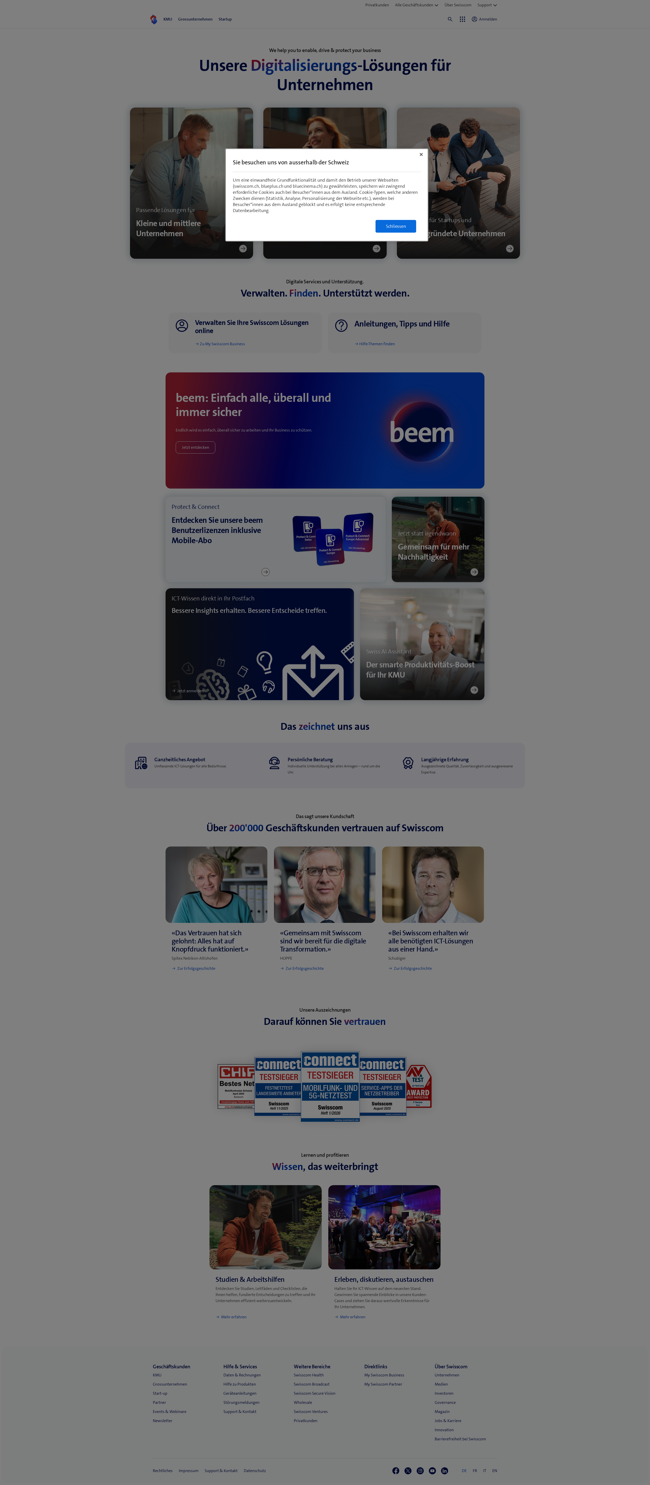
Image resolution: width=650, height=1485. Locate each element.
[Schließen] (421, 154)
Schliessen (396, 226)
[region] (326, 194)
